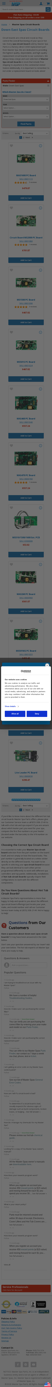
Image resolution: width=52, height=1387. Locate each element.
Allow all (15, 714)
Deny (37, 714)
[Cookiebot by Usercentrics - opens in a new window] (26, 671)
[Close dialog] (47, 665)
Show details (10, 706)
